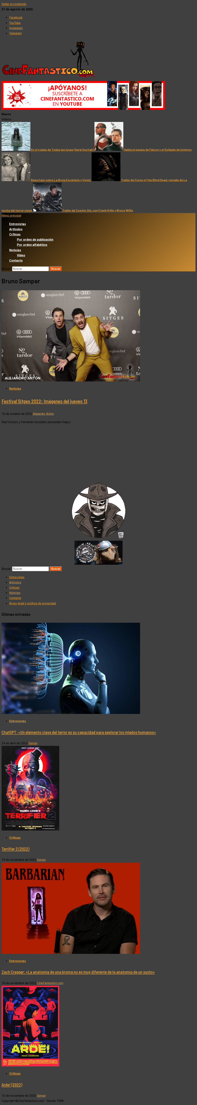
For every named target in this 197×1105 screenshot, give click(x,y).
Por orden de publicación (35, 239)
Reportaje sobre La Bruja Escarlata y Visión (61, 180)
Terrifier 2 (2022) (15, 848)
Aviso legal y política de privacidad (32, 603)
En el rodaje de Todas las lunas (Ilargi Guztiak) (62, 149)
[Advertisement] (98, 455)
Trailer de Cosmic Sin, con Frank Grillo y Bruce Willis (97, 210)
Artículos (16, 229)
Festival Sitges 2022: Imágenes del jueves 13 (44, 401)
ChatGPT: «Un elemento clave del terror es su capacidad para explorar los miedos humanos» (79, 732)
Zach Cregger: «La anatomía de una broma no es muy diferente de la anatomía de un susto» (78, 971)
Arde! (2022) (12, 1084)
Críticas (15, 234)
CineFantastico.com (50, 983)
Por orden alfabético (32, 245)
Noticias (15, 250)
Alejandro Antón (43, 414)
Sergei (32, 743)
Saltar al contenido (14, 4)
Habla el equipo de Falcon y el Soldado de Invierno (158, 149)
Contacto (16, 260)
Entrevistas (17, 224)
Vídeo (21, 255)
